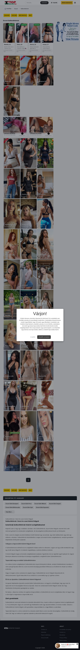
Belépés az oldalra (44, 337)
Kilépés (33, 337)
